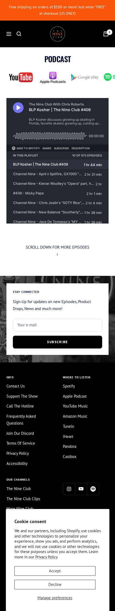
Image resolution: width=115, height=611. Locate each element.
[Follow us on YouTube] (81, 489)
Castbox (69, 456)
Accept (55, 570)
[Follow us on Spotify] (93, 489)
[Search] (19, 34)
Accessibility (17, 463)
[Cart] (106, 34)
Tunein (68, 426)
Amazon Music (75, 416)
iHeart (68, 436)
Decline (55, 584)
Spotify (69, 386)
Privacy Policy (46, 556)
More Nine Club (19, 508)
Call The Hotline (20, 406)
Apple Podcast (75, 396)
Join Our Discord (20, 433)
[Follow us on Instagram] (69, 489)
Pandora (69, 446)
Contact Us (15, 386)
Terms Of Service (20, 443)
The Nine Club (18, 488)
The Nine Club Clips (23, 498)
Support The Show (22, 396)
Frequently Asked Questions (21, 420)
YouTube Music (75, 406)
